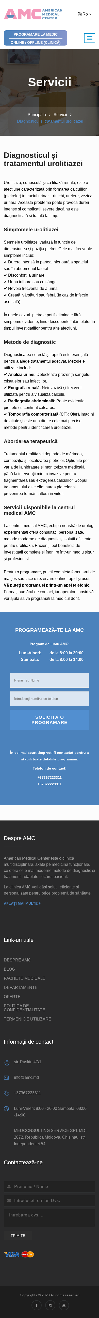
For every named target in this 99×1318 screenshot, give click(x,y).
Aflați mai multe (21, 903)
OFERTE (12, 997)
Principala (37, 114)
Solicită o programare (49, 720)
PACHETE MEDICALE (24, 978)
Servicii (60, 114)
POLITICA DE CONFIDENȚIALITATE (24, 1008)
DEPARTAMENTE (21, 987)
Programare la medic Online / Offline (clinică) (36, 38)
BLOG (9, 969)
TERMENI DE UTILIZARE (27, 1019)
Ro (85, 14)
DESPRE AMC (17, 960)
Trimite (18, 1236)
